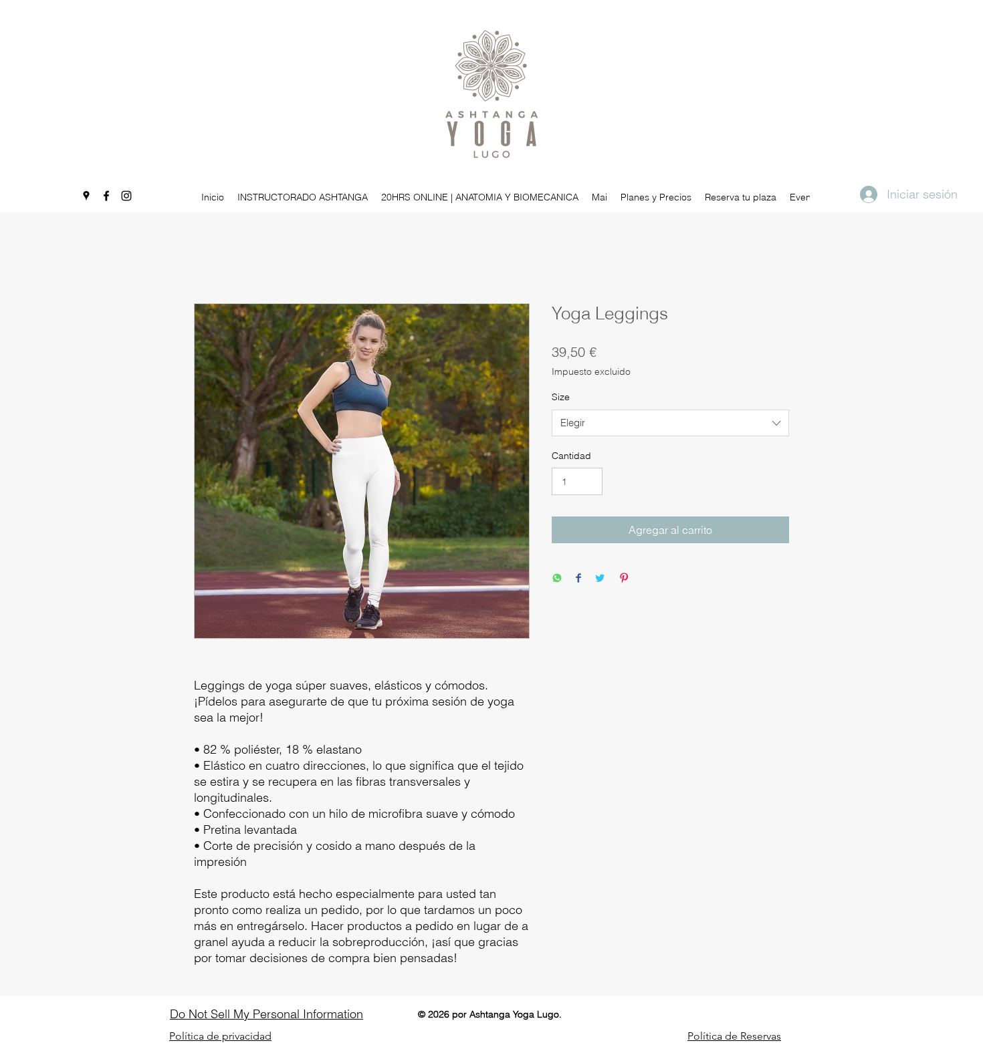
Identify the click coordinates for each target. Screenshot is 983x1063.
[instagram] (126, 195)
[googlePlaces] (86, 195)
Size (561, 397)
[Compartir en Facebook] (578, 578)
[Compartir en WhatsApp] (557, 578)
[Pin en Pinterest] (624, 578)
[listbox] (670, 423)
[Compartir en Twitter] (599, 578)
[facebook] (106, 195)
